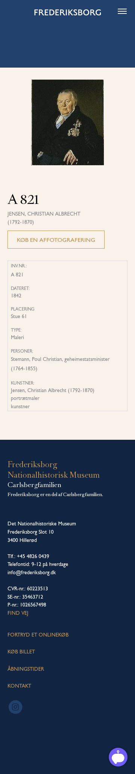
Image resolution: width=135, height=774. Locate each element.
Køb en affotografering (56, 239)
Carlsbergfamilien (35, 484)
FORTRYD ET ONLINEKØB (38, 635)
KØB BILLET (21, 652)
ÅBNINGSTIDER (26, 669)
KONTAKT (19, 686)
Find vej (18, 613)
